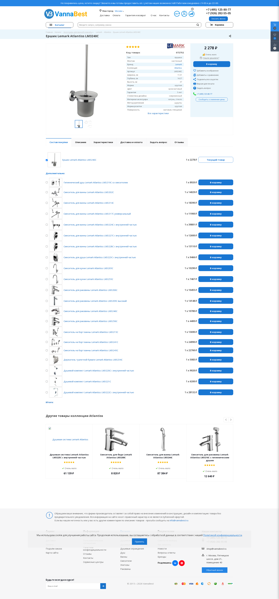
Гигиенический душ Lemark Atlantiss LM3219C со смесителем (96, 182)
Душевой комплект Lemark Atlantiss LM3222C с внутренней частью (99, 392)
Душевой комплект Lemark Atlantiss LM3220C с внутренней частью (99, 370)
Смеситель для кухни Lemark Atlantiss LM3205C (88, 268)
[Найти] (197, 25)
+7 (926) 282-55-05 (218, 13)
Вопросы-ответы (166, 552)
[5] (138, 47)
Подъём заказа (54, 548)
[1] (127, 47)
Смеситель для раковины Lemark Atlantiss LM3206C (90, 290)
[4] (135, 47)
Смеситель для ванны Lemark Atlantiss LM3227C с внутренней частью (100, 235)
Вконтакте (175, 563)
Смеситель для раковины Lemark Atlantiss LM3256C (90, 321)
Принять (139, 541)
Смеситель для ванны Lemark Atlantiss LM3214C (89, 202)
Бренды (162, 556)
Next (230, 419)
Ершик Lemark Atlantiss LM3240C (79, 159)
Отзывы (87, 553)
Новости (162, 548)
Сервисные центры (93, 561)
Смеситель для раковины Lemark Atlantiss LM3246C (90, 311)
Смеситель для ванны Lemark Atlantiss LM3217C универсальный (97, 213)
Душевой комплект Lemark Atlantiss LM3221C (87, 381)
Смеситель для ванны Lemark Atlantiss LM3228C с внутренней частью (100, 246)
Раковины (125, 568)
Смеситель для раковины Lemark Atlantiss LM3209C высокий (95, 300)
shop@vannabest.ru (216, 548)
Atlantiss (178, 68)
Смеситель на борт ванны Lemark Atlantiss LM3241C (91, 342)
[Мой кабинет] (184, 14)
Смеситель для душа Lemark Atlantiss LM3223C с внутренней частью (100, 257)
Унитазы (124, 564)
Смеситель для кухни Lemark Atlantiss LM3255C (88, 279)
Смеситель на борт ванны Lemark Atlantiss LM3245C (91, 350)
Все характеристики (158, 113)
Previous (226, 419)
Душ (122, 552)
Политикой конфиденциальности (222, 535)
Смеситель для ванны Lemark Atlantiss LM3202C (89, 192)
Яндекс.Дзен (182, 563)
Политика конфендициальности (94, 548)
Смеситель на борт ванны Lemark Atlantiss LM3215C (91, 332)
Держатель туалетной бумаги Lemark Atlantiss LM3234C (93, 359)
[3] (133, 47)
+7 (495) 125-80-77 (218, 9)
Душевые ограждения (132, 548)
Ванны (123, 556)
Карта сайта (52, 552)
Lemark (178, 64)
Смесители (126, 560)
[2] (130, 47)
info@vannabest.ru (179, 520)
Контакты (88, 557)
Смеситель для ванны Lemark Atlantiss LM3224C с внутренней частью (100, 224)
